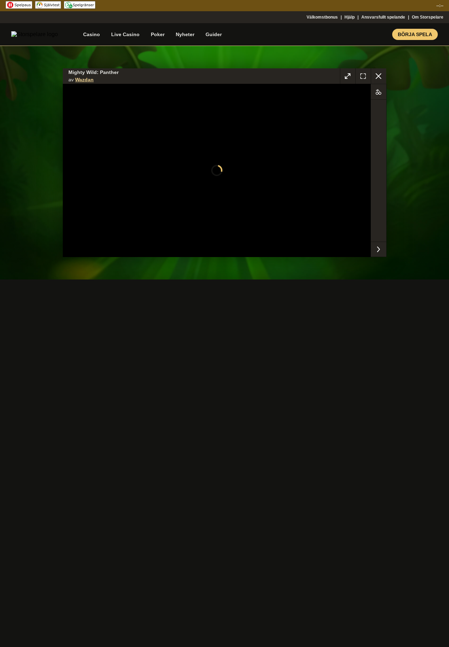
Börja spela (415, 34)
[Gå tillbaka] (378, 76)
